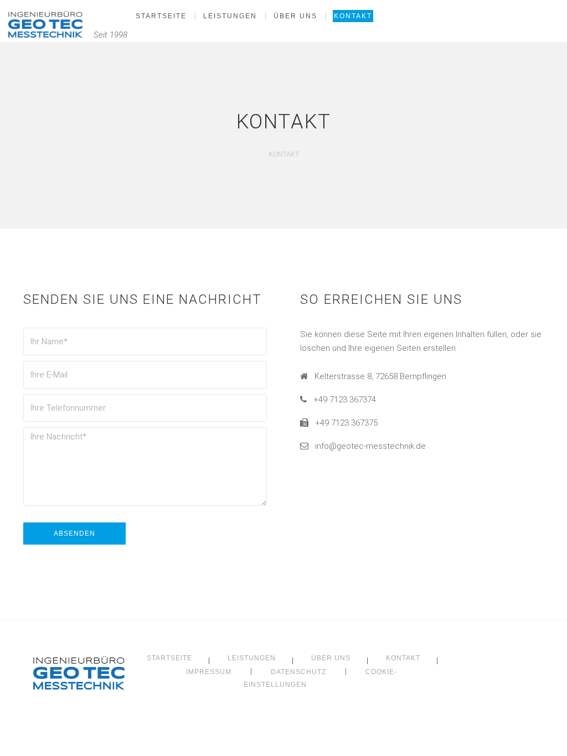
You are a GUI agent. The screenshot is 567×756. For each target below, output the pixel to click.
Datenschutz (298, 672)
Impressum (208, 672)
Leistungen (252, 658)
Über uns (330, 658)
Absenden (74, 533)
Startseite (169, 658)
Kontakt (403, 658)
